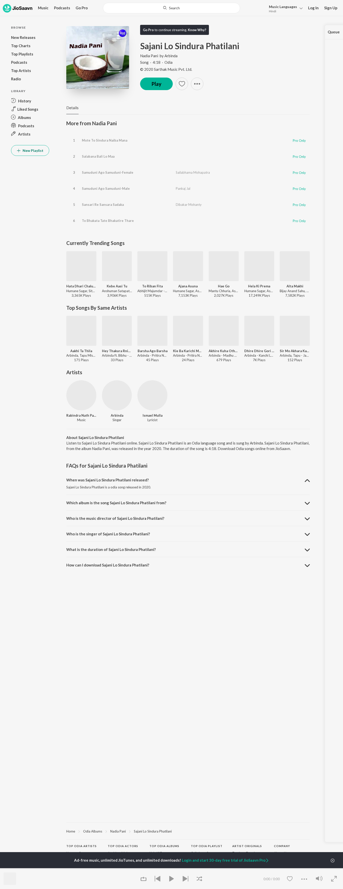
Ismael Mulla (152, 415)
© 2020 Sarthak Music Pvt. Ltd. (166, 69)
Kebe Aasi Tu (117, 286)
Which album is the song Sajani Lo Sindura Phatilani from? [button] (116, 502)
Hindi (272, 11)
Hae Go (224, 286)
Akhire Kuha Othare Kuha (224, 351)
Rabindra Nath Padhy (81, 415)
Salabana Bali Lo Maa (98, 156)
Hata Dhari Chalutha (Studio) (81, 286)
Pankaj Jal (183, 188)
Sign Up (330, 8)
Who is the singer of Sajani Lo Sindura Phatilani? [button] (108, 534)
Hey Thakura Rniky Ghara (117, 351)
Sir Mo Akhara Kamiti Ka (295, 351)
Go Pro (82, 8)
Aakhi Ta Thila (81, 351)
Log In (313, 8)
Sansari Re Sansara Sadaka (103, 205)
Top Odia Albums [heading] (164, 846)
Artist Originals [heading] (247, 846)
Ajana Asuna (188, 286)
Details (72, 107)
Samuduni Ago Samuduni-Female (107, 172)
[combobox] (171, 8)
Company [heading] (282, 846)
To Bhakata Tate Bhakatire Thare (108, 221)
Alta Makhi (295, 286)
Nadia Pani (149, 55)
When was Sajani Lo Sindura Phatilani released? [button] (107, 480)
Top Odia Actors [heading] (123, 846)
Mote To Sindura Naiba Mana (104, 140)
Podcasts (62, 8)
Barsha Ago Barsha (152, 351)
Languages (283, 7)
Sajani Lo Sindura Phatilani (153, 831)
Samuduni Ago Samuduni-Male (106, 188)
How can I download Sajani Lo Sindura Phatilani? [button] (107, 565)
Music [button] (43, 8)
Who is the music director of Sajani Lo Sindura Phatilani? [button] (115, 518)
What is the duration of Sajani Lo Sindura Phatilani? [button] (111, 549)
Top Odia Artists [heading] (81, 846)
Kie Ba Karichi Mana (188, 351)
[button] (284, 8)
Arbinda (171, 55)
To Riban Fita (152, 286)
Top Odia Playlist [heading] (206, 846)
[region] (188, 831)
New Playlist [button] (32, 150)
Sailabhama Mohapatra (193, 172)
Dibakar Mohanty (189, 205)
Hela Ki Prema (259, 286)
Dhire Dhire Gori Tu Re (259, 351)
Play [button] (156, 84)
